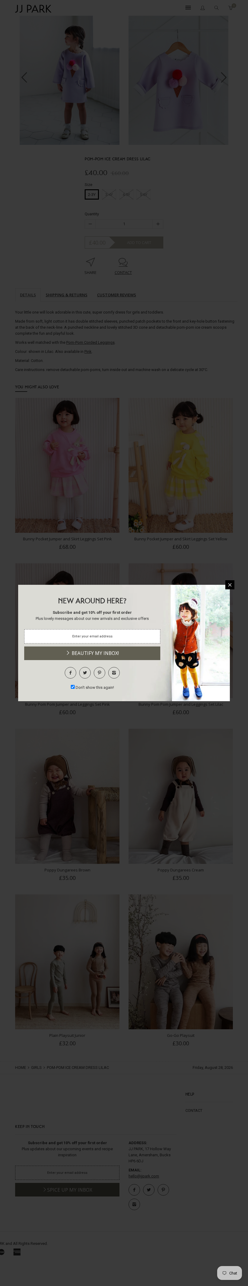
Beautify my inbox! (94, 653)
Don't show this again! (95, 687)
